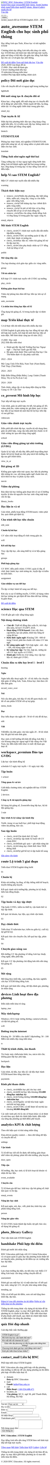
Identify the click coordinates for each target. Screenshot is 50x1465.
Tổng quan (6, 1447)
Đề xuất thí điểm (8, 62)
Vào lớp (4, 12)
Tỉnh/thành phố (8, 1418)
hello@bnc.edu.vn (21, 1384)
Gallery (36, 1447)
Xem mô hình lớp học (25, 62)
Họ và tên (5, 1407)
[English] (5, 15)
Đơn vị (4, 1410)
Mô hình (15, 1447)
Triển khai (23, 1447)
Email (3, 1412)
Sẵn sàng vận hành (9, 855)
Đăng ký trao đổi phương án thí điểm (17, 1301)
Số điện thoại (7, 1415)
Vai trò (4, 1404)
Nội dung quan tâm (9, 1428)
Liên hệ (43, 1447)
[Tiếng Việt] (2, 15)
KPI (30, 1447)
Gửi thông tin (7, 1431)
